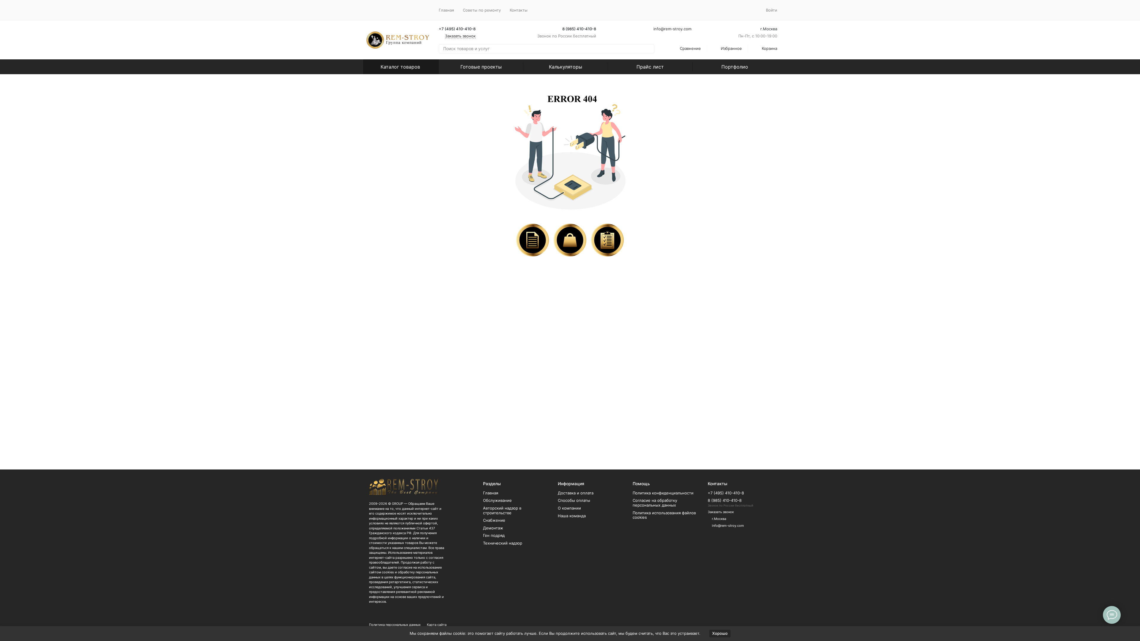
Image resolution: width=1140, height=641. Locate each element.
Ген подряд (494, 535)
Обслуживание (497, 500)
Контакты (519, 10)
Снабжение (494, 520)
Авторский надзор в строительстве (502, 510)
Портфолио (734, 67)
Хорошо (720, 633)
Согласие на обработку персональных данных (655, 502)
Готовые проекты (481, 67)
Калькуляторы (565, 67)
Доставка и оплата (575, 493)
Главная (446, 10)
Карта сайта (436, 625)
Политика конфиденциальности (663, 493)
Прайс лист (650, 67)
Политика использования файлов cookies (664, 515)
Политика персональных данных (395, 625)
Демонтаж (493, 528)
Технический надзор (502, 543)
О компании (569, 508)
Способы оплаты (574, 500)
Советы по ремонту (482, 10)
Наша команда (572, 515)
